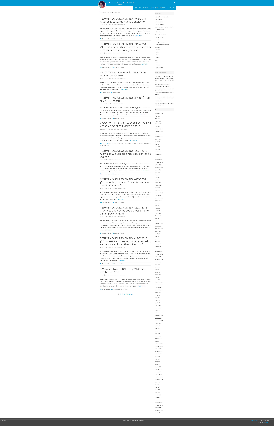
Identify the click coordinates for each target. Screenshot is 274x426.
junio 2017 (157, 359)
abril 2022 (157, 210)
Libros (157, 52)
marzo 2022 (158, 213)
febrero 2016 (158, 397)
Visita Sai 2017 (153, 7)
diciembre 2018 (158, 313)
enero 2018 (157, 341)
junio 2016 (157, 387)
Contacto (172, 7)
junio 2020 (157, 267)
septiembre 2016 (159, 379)
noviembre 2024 (159, 131)
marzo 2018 (158, 336)
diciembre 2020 (158, 251)
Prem (102, 24)
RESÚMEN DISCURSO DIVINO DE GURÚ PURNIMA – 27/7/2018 (125, 99)
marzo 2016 (158, 395)
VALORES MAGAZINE (160, 24)
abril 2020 (157, 272)
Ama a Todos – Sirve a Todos (120, 2)
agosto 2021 (158, 231)
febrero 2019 (158, 308)
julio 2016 (157, 384)
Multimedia (157, 47)
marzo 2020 (158, 274)
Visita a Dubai (116, 289)
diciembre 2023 (158, 159)
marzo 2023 (158, 182)
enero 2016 (157, 400)
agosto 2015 (158, 412)
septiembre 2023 (159, 167)
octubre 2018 (158, 318)
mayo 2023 (157, 177)
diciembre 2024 (158, 129)
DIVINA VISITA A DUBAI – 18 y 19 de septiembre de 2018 (123, 270)
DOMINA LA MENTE (160, 22)
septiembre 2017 (159, 351)
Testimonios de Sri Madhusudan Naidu (164, 27)
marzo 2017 (158, 366)
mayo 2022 (157, 208)
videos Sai (103, 129)
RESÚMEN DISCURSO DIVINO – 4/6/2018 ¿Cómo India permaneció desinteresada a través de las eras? (124, 182)
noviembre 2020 (159, 254)
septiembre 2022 (159, 198)
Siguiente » (129, 294)
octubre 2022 (158, 195)
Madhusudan (105, 145)
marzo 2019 (158, 305)
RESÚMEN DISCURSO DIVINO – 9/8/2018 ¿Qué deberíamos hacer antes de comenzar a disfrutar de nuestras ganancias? (125, 47)
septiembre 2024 (159, 136)
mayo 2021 (157, 239)
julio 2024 (157, 141)
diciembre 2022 (158, 190)
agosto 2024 (158, 139)
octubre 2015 (158, 407)
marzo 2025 (158, 121)
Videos (103, 143)
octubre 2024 (158, 134)
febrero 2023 (158, 185)
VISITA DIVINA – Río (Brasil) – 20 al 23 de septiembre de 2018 (123, 74)
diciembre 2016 (158, 374)
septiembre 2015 (159, 410)
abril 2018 (157, 333)
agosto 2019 (158, 292)
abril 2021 (157, 241)
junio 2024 (157, 144)
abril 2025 (157, 118)
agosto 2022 (158, 200)
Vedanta (114, 143)
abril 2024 (157, 149)
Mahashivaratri (159, 67)
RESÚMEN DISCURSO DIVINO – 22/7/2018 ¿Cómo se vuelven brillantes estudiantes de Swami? (125, 153)
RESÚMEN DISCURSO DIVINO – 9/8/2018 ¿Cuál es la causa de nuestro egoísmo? (123, 20)
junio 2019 (157, 297)
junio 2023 (157, 175)
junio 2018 (157, 328)
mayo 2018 (157, 331)
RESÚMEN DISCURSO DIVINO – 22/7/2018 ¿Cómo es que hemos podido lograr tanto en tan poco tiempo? (124, 210)
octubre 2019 (158, 287)
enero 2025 (157, 126)
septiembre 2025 (159, 113)
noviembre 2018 (159, 315)
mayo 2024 (157, 146)
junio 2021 (157, 236)
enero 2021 (157, 249)
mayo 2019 (157, 300)
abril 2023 (157, 180)
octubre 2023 (158, 164)
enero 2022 (157, 218)
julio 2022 (157, 203)
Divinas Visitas (106, 92)
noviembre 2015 (159, 405)
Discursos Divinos (106, 39)
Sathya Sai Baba (143, 7)
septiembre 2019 (159, 290)
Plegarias (158, 65)
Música (158, 49)
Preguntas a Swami (160, 42)
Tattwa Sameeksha (160, 29)
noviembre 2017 (159, 346)
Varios (156, 63)
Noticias (157, 40)
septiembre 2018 (159, 320)
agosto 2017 (158, 354)
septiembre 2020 (159, 259)
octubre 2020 (158, 256)
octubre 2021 (158, 226)
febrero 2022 (158, 215)
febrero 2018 (158, 338)
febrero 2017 (158, 369)
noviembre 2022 (159, 193)
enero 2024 (157, 157)
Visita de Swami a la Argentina (162, 16)
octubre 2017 (158, 349)
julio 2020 (157, 264)
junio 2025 (157, 116)
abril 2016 (157, 392)
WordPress (266, 422)
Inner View (158, 31)
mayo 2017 (157, 361)
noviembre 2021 (159, 223)
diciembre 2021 (158, 221)
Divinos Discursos (119, 174)
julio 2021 (157, 233)
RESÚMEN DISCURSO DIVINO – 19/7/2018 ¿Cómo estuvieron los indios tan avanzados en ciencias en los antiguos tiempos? (125, 241)
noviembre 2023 (159, 162)
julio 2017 (157, 356)
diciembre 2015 (158, 402)
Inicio (135, 7)
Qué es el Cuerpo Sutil (160, 34)
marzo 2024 (158, 152)
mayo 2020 (157, 269)
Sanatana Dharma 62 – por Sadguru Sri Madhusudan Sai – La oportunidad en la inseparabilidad (164, 98)
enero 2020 (157, 280)
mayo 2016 (157, 389)
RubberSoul (254, 420)
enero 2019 (157, 310)
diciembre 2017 (158, 343)
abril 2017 (157, 364)
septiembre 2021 (159, 228)
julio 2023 (157, 172)
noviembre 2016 (159, 377)
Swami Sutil (120, 143)
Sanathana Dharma (138, 143)
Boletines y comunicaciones (162, 44)
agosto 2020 (158, 262)
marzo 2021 (158, 244)
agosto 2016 (158, 382)
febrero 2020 (158, 277)
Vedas (109, 143)
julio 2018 (157, 326)
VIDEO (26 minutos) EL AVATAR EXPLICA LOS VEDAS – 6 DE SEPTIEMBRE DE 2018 (125, 125)
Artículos (158, 57)
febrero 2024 (158, 154)
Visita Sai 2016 (163, 7)
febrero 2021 (158, 246)
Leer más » (138, 35)
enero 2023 (157, 187)
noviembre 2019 (159, 285)
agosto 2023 (158, 169)
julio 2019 (157, 295)
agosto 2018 (158, 323)
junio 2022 (157, 205)
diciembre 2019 (158, 282)
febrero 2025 (158, 123)
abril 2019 (157, 302)
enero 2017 (157, 372)
